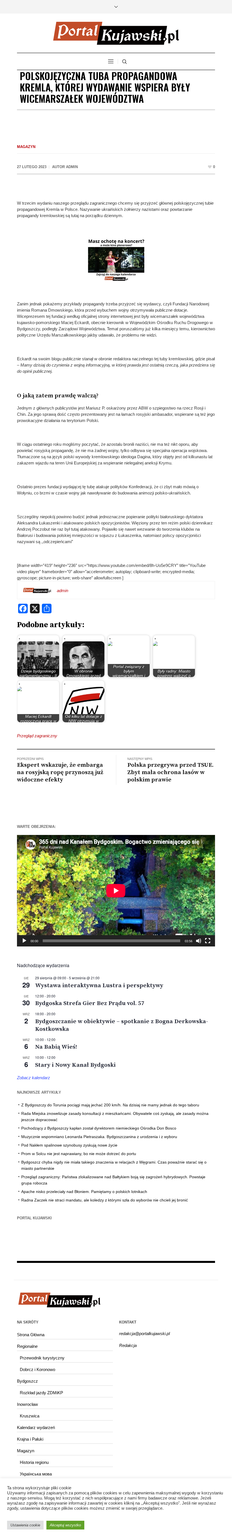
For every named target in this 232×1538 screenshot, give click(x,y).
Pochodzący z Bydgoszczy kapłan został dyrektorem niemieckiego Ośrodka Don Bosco (98, 1128)
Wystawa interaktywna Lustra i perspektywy (99, 985)
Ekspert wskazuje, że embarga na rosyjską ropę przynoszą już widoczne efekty (60, 772)
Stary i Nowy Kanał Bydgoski (75, 1065)
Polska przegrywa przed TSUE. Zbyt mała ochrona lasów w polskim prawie (170, 772)
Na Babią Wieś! (56, 1047)
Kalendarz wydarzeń (36, 1427)
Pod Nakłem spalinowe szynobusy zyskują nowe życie (69, 1145)
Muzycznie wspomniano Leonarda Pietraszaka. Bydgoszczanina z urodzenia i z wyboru (99, 1136)
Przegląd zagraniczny (37, 735)
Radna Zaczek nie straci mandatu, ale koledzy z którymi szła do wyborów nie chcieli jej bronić (104, 1200)
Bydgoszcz (27, 1381)
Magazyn (26, 147)
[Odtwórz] (24, 941)
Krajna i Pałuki (30, 1439)
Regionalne (27, 1346)
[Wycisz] (198, 941)
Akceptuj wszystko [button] (65, 1525)
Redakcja (128, 1345)
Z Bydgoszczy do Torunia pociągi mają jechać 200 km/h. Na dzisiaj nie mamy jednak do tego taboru (110, 1105)
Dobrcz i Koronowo (37, 1369)
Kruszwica (29, 1415)
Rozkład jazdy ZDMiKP (41, 1392)
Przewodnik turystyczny (42, 1357)
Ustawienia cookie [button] (25, 1525)
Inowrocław (27, 1404)
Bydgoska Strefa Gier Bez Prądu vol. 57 (89, 1003)
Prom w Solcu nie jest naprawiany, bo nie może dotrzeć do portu (78, 1153)
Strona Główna (30, 1334)
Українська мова (36, 1473)
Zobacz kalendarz (33, 1077)
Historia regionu (34, 1462)
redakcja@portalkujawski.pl (144, 1333)
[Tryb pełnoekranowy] (207, 941)
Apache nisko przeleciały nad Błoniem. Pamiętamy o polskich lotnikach (84, 1191)
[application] (116, 890)
